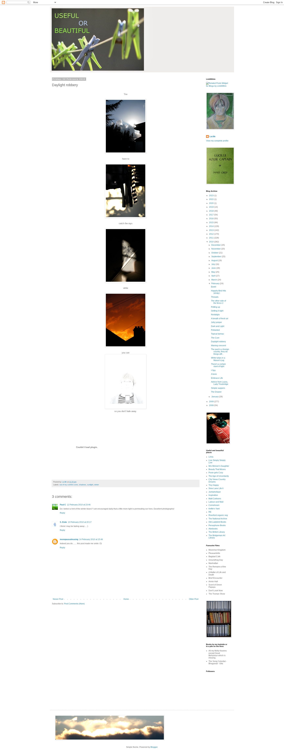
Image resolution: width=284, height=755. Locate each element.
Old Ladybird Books (217, 522)
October (215, 253)
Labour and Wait (216, 502)
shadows (82, 485)
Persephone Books (217, 525)
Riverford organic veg (218, 515)
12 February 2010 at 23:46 (79, 505)
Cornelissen (214, 505)
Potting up (215, 307)
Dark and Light (217, 326)
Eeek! (213, 287)
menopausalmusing (69, 539)
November (216, 249)
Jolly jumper (216, 322)
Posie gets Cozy (216, 472)
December (216, 245)
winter (96, 485)
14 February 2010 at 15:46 (91, 539)
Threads (214, 297)
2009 (211, 401)
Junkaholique (215, 492)
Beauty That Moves (217, 469)
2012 (211, 234)
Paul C (63, 505)
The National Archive (218, 519)
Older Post (193, 599)
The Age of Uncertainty (219, 476)
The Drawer (216, 392)
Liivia (211, 457)
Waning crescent (218, 345)
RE (210, 512)
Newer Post (58, 599)
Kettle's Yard (214, 508)
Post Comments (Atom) (74, 604)
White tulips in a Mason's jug (218, 359)
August (214, 260)
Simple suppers (218, 388)
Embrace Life (217, 378)
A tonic (214, 374)
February (215, 283)
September (216, 256)
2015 (211, 222)
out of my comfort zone (68, 485)
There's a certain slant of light (218, 365)
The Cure (215, 338)
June (213, 268)
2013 (211, 230)
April (213, 276)
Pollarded (215, 330)
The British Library (217, 532)
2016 (211, 218)
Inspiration (213, 495)
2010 (211, 242)
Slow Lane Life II (216, 488)
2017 (211, 215)
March (214, 280)
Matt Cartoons (215, 498)
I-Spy (213, 370)
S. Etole (63, 522)
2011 (211, 238)
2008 (211, 405)
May (213, 272)
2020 (211, 203)
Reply (62, 513)
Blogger (154, 747)
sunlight (90, 485)
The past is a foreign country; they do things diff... (220, 351)
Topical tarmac (217, 334)
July (213, 264)
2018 (211, 211)
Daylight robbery (218, 341)
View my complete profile (217, 141)
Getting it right (217, 311)
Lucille (212, 136)
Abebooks (213, 529)
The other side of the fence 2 (218, 302)
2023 (211, 195)
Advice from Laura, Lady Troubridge (219, 383)
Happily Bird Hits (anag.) (218, 292)
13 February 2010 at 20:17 (80, 522)
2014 (211, 226)
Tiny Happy (214, 485)
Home (126, 599)
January (215, 397)
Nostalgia (215, 314)
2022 (211, 199)
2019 (211, 207)
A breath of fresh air (219, 318)
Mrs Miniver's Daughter (219, 466)
